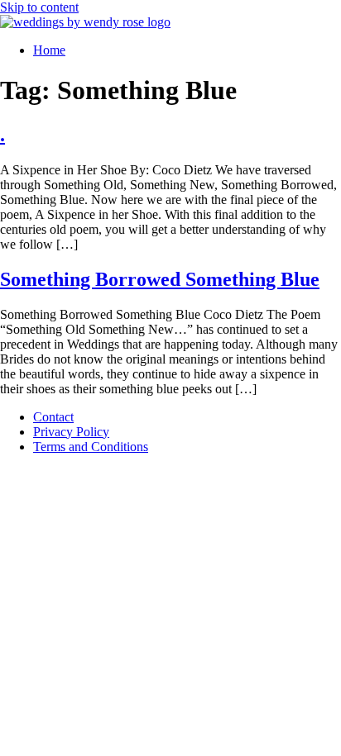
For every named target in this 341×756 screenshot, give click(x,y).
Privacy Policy (71, 432)
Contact (53, 417)
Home (49, 50)
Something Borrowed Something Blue (159, 279)
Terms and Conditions (90, 447)
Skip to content (39, 7)
